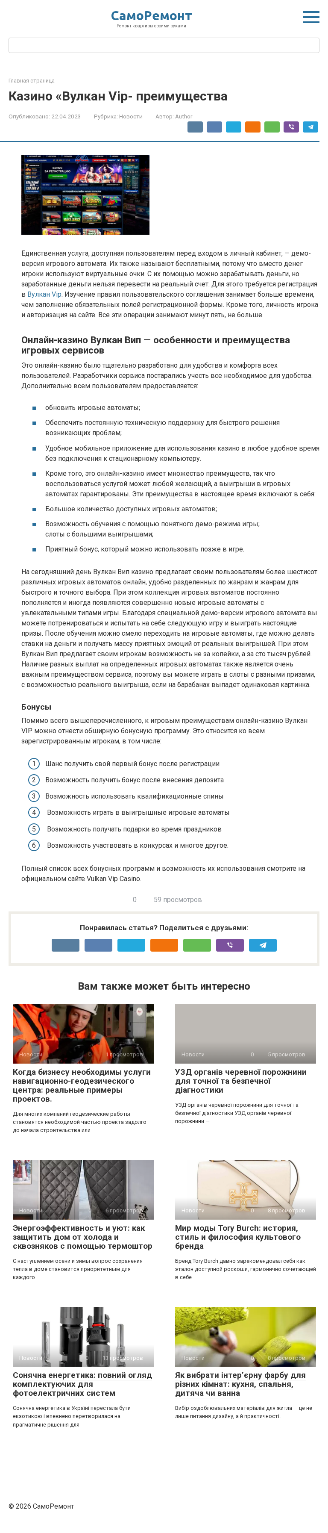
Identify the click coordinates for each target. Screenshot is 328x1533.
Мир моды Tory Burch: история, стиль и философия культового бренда (238, 1237)
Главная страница (32, 80)
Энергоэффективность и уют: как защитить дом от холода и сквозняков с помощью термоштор (82, 1237)
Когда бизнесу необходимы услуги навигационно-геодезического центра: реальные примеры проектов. (82, 1085)
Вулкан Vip (44, 294)
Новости (131, 116)
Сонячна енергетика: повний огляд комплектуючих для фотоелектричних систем (82, 1384)
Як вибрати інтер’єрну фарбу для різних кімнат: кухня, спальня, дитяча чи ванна (240, 1384)
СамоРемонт (151, 15)
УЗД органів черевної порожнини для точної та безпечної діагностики (241, 1081)
